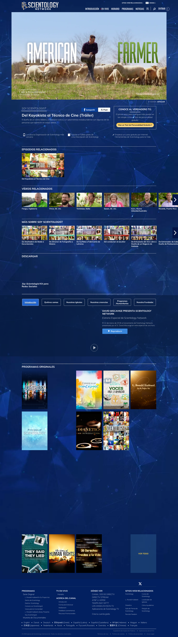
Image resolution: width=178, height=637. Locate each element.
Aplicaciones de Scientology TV (105, 610)
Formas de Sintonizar (66, 606)
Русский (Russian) (87, 627)
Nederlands (48, 627)
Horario (61, 596)
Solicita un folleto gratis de (84, 135)
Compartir (90, 110)
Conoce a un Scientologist (34, 607)
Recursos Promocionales (67, 615)
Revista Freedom (131, 615)
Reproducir (116, 331)
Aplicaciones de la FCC (146, 632)
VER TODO (143, 553)
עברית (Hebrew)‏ (119, 624)
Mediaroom (62, 609)
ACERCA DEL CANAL (66, 599)
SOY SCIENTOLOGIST (34, 108)
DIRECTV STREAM (100, 598)
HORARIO (115, 8)
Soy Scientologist (31, 616)
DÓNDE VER (96, 592)
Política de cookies (118, 635)
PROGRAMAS (127, 8)
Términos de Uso (102, 635)
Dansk (36, 624)
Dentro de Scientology (32, 602)
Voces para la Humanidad (33, 610)
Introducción (63, 603)
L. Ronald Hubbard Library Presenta (37, 613)
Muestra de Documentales (34, 619)
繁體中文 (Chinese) (118, 627)
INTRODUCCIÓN (92, 8)
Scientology (129, 595)
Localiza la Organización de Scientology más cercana (45, 135)
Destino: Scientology (32, 605)
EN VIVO (105, 8)
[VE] (34, 431)
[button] (3, 199)
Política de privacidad (135, 635)
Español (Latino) (80, 624)
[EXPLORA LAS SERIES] (34, 390)
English (27, 624)
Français (133, 627)
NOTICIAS (140, 8)
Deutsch (46, 624)
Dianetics (128, 607)
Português (70, 627)
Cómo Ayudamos (148, 607)
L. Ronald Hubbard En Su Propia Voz (37, 599)
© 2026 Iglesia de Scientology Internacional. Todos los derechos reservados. (46, 635)
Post (105, 110)
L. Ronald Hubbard (131, 601)
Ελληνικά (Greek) (62, 624)
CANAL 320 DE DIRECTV (103, 596)
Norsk (59, 627)
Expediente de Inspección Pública (124, 632)
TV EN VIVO (62, 592)
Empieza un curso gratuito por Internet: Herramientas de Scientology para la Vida (132, 135)
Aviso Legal (150, 635)
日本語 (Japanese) (31, 627)
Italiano (144, 624)
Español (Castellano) (100, 624)
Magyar (133, 624)
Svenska (102, 627)
